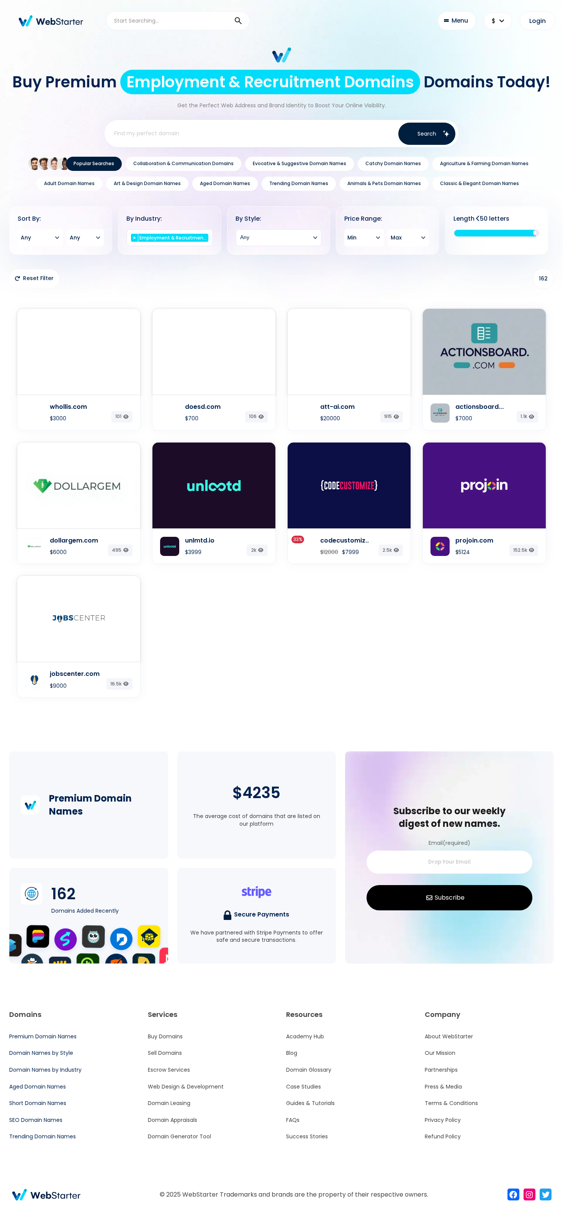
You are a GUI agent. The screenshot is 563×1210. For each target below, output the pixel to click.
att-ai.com (337, 406)
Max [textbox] (396, 237)
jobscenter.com (75, 673)
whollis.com (68, 406)
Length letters (481, 219)
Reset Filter (38, 278)
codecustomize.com (352, 540)
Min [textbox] (352, 237)
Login (537, 20)
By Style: (248, 219)
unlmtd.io (199, 540)
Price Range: (363, 219)
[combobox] (40, 237)
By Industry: (144, 219)
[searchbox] (170, 246)
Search (426, 134)
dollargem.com (74, 540)
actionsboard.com (484, 406)
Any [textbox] (26, 237)
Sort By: (29, 219)
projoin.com (474, 540)
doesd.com (203, 406)
